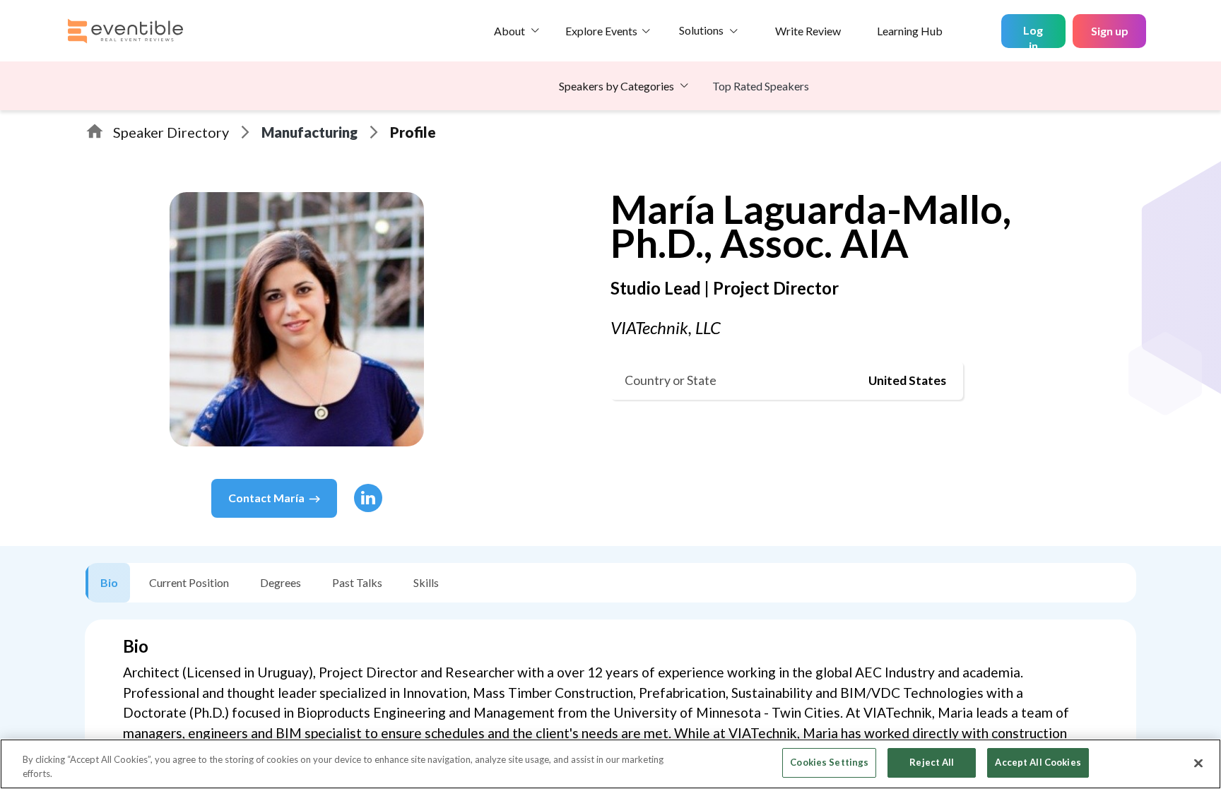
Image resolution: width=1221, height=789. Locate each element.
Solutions (701, 30)
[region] (610, 764)
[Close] (1198, 762)
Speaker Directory (171, 132)
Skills (426, 582)
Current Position (189, 582)
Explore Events (601, 30)
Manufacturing (309, 132)
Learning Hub (910, 30)
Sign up (1109, 30)
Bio (109, 582)
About (509, 30)
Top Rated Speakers (760, 86)
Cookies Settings (829, 762)
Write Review (808, 30)
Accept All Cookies (1037, 762)
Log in (1033, 35)
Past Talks (357, 582)
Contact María (266, 497)
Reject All (931, 762)
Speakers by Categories (616, 86)
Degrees (280, 582)
